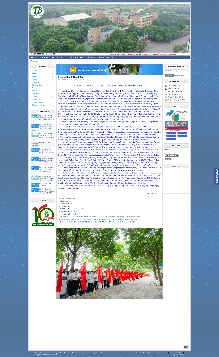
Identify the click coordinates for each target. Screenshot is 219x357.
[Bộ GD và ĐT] (176, 126)
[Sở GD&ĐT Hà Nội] (109, 74)
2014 (44, 355)
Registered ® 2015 (178, 355)
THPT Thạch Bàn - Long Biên (69, 211)
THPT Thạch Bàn (65, 206)
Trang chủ (135, 353)
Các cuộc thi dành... (38, 105)
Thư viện (35, 88)
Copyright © (39, 355)
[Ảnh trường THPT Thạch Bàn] (109, 298)
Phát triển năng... (37, 102)
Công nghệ (35, 93)
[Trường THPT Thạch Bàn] (42, 226)
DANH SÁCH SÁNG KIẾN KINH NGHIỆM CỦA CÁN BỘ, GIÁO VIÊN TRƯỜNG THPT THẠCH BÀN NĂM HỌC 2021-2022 (97, 222)
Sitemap (49, 355)
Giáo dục (35, 79)
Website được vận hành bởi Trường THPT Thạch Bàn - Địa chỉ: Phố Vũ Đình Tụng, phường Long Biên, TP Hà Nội (70, 353)
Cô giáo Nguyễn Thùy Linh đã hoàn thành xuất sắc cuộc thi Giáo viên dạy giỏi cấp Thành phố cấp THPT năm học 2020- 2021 (99, 219)
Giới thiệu (44, 57)
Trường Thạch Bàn (66, 204)
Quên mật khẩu (179, 75)
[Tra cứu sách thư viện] (176, 120)
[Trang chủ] (31, 61)
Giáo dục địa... (36, 99)
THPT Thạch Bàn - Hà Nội (68, 214)
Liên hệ (102, 57)
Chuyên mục (55, 57)
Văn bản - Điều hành (87, 57)
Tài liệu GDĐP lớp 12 (45, 143)
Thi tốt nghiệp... (37, 85)
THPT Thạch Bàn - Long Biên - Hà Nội (72, 209)
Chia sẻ (34, 96)
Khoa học (35, 91)
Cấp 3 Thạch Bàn (65, 201)
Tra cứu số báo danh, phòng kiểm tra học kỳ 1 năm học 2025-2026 (46, 191)
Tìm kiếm (110, 57)
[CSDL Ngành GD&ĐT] (176, 140)
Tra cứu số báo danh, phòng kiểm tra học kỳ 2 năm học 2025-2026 (46, 178)
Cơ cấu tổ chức (70, 57)
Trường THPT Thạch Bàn (68, 198)
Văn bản (34, 76)
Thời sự (34, 73)
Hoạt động (35, 82)
